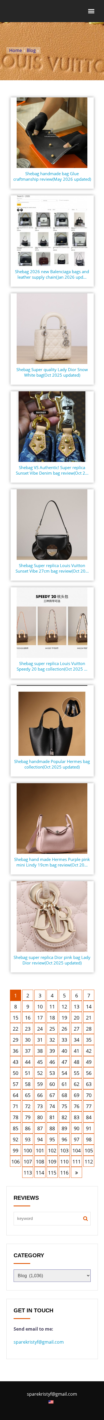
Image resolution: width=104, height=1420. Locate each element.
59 (40, 1084)
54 (64, 1073)
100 (28, 1150)
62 (76, 1084)
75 (64, 1106)
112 (89, 1161)
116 (64, 1172)
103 (64, 1150)
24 (40, 1028)
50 (15, 1073)
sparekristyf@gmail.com (39, 1342)
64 (15, 1095)
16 (28, 1017)
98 (89, 1139)
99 (15, 1150)
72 (28, 1106)
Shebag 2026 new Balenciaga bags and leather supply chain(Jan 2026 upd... (52, 274)
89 (64, 1128)
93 (28, 1139)
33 (64, 1039)
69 (76, 1095)
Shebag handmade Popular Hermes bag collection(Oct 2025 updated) (52, 764)
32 (52, 1039)
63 (89, 1084)
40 (64, 1050)
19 (64, 1017)
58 (28, 1084)
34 (76, 1039)
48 (76, 1062)
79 (28, 1117)
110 (64, 1161)
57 (15, 1084)
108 (40, 1161)
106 (15, 1161)
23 (28, 1028)
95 (52, 1139)
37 (28, 1050)
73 (40, 1106)
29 (15, 1039)
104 (76, 1150)
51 (28, 1073)
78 (15, 1117)
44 (28, 1062)
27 (76, 1028)
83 (76, 1117)
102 (52, 1150)
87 (40, 1128)
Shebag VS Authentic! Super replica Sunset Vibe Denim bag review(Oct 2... (52, 470)
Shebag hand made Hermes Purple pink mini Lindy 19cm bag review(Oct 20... (52, 862)
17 (40, 1017)
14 (89, 1006)
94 (40, 1139)
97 (76, 1139)
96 (64, 1139)
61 (64, 1084)
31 (40, 1039)
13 (76, 1006)
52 (40, 1073)
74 (52, 1106)
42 (89, 1050)
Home (15, 50)
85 (15, 1128)
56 (89, 1073)
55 (76, 1073)
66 (40, 1095)
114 (40, 1172)
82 (64, 1117)
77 (89, 1106)
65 (28, 1095)
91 (89, 1128)
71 (15, 1106)
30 (28, 1039)
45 (40, 1062)
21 (89, 1017)
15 (15, 1017)
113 (28, 1172)
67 (52, 1095)
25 (52, 1028)
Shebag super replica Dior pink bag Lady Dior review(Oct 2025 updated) (52, 960)
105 (89, 1150)
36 (15, 1050)
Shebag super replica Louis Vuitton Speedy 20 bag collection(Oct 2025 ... (52, 666)
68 (64, 1095)
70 (89, 1095)
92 (15, 1139)
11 (52, 1006)
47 (64, 1062)
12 (64, 1006)
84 (89, 1117)
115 (52, 1172)
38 (40, 1050)
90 (76, 1128)
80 (40, 1117)
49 (89, 1062)
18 (52, 1017)
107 (28, 1161)
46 (52, 1062)
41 (76, 1050)
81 (52, 1117)
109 (52, 1161)
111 (76, 1161)
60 (52, 1084)
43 (15, 1062)
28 (89, 1028)
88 (52, 1128)
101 (40, 1150)
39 (52, 1050)
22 (15, 1028)
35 (89, 1039)
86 (28, 1128)
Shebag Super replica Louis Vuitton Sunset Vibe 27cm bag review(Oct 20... (52, 568)
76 (76, 1106)
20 (76, 1017)
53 (52, 1073)
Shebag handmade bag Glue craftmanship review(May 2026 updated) (52, 176)
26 (64, 1028)
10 (40, 1006)
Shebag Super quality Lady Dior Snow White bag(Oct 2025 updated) (52, 372)
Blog (31, 50)
